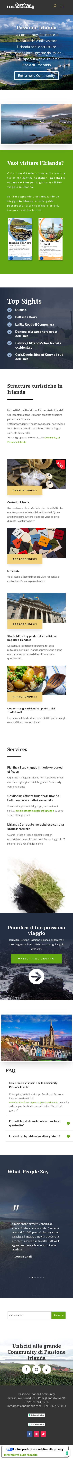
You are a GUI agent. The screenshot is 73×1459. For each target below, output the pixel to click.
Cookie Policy (37, 1424)
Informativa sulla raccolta (21, 1454)
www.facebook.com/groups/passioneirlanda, (33, 1102)
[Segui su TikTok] (46, 1369)
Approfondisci (25, 490)
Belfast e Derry (26, 317)
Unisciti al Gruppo (36, 958)
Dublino (20, 310)
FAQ (10, 1070)
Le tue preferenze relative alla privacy (38, 1449)
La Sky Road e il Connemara (34, 324)
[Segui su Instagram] (36, 1369)
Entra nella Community (36, 75)
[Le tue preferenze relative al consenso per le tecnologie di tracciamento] (67, 1453)
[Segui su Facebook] (26, 1369)
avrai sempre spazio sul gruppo (34, 810)
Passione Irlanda (37, 27)
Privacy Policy (37, 1415)
